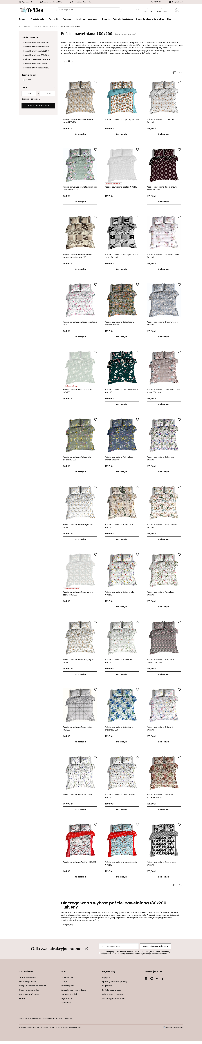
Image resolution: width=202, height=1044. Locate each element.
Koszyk (64, 982)
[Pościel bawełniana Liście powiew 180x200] (164, 502)
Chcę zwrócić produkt (29, 990)
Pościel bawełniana (50, 26)
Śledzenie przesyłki (27, 982)
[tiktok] (163, 978)
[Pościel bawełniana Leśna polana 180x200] (122, 772)
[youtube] (157, 978)
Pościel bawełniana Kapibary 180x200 (122, 120)
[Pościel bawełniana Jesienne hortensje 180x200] (164, 772)
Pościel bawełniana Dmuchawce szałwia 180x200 (78, 593)
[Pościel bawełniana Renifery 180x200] (80, 840)
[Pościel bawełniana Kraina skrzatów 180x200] (122, 840)
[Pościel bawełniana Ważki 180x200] (80, 772)
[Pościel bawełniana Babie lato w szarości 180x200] (122, 300)
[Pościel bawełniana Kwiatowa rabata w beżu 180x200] (164, 367)
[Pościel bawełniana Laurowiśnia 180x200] (80, 367)
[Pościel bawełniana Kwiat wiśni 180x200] (164, 705)
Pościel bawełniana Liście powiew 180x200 (162, 526)
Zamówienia (26, 972)
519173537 (23, 1018)
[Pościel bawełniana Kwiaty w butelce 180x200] (122, 367)
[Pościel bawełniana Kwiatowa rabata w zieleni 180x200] (80, 165)
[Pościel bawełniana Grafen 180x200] (122, 165)
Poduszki (67, 19)
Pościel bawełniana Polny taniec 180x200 (119, 661)
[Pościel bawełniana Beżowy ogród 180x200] (80, 637)
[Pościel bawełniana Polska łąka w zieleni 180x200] (80, 435)
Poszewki (53, 19)
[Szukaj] (117, 9)
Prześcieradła (37, 19)
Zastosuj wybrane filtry (38, 106)
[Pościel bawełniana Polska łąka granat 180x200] (122, 435)
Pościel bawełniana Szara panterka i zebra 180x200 (121, 256)
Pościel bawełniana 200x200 (36, 64)
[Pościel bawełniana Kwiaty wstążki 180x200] (164, 300)
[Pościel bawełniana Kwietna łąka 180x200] (122, 570)
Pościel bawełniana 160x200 (36, 55)
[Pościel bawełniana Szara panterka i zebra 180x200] (122, 232)
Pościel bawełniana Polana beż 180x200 (119, 526)
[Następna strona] (181, 72)
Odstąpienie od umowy (112, 994)
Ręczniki (106, 19)
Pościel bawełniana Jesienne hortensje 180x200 (160, 796)
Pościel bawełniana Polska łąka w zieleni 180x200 (78, 458)
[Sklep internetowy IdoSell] (173, 1027)
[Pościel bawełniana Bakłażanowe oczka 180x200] (164, 165)
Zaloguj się (148, 11)
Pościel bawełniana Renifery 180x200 (79, 862)
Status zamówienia (27, 977)
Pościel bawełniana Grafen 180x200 (121, 187)
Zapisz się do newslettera (155, 946)
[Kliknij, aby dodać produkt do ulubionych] (95, 82)
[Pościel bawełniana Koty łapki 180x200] (164, 97)
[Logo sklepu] (31, 10)
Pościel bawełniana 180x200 (36, 59)
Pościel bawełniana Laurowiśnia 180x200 (77, 391)
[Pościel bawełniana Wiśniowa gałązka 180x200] (80, 300)
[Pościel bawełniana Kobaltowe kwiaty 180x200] (122, 705)
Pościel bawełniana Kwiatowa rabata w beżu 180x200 (163, 391)
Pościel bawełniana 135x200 (36, 43)
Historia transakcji (69, 994)
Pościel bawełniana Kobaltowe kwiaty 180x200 (119, 728)
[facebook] (146, 978)
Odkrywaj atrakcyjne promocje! (59, 948)
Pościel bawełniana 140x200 (36, 47)
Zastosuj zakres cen (31, 99)
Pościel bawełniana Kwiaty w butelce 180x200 (121, 391)
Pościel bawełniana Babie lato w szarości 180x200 (119, 323)
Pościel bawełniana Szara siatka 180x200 (77, 728)
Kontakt (23, 999)
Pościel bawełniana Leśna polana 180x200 (120, 796)
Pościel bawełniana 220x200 (36, 68)
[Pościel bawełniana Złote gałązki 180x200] (80, 502)
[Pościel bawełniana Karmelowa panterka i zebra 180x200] (80, 232)
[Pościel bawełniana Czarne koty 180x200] (164, 840)
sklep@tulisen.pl (34, 1018)
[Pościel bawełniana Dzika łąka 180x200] (164, 435)
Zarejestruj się (67, 977)
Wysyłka (106, 977)
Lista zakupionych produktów (74, 990)
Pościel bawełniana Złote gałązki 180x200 (77, 526)
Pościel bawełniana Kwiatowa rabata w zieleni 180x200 (80, 188)
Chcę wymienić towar (29, 994)
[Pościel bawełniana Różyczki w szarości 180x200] (164, 637)
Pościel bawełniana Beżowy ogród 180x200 (78, 661)
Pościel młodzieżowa (123, 19)
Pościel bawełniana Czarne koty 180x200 (161, 863)
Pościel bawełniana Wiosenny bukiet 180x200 (163, 256)
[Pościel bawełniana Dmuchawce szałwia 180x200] (80, 570)
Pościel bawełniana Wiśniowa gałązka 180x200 (80, 323)
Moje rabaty (66, 999)
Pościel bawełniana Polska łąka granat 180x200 (119, 458)
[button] (38, 973)
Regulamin (107, 986)
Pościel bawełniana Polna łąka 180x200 (160, 593)
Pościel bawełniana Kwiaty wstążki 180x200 (162, 323)
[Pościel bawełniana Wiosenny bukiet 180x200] (164, 232)
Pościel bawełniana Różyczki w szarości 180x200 (160, 661)
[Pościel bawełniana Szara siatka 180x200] (80, 705)
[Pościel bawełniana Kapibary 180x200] (122, 97)
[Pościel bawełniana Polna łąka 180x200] (164, 570)
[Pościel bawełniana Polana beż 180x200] (122, 502)
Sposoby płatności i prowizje (115, 982)
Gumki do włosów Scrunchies (150, 19)
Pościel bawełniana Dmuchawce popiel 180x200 (78, 121)
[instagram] (151, 978)
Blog (169, 19)
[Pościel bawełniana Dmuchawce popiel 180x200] (80, 97)
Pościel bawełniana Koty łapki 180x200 (160, 121)
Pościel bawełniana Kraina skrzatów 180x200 (121, 863)
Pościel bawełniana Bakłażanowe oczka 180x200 (162, 188)
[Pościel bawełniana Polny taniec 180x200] (122, 637)
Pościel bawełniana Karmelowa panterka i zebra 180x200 (77, 256)
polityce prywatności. (160, 953)
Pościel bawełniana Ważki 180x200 (78, 795)
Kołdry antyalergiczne (86, 19)
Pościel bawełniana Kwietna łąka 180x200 (119, 593)
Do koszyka (80, 134)
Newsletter (66, 1003)
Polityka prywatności (111, 990)
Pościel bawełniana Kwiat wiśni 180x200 (160, 728)
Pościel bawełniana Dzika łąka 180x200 (160, 458)
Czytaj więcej (67, 925)
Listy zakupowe (162, 11)
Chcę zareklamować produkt (32, 986)
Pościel (22, 19)
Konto (64, 972)
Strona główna (24, 26)
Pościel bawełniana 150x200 (36, 51)
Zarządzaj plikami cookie (113, 999)
